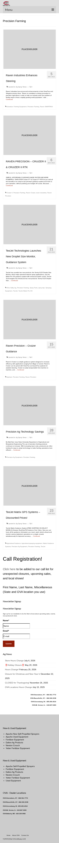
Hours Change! (12, 669)
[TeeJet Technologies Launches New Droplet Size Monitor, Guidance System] (29, 224)
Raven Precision (30, 377)
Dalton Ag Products (14, 742)
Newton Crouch (13, 745)
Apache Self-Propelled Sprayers (20, 766)
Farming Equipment (20, 106)
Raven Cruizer (30, 192)
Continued (9, 99)
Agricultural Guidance (14, 543)
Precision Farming (33, 106)
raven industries (41, 192)
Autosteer (10, 106)
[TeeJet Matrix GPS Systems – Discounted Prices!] (29, 486)
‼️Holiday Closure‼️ (14, 665)
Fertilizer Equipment (15, 739)
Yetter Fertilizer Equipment (18, 748)
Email (6, 631)
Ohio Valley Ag (11, 288)
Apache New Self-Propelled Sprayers (22, 734)
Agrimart (9, 377)
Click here (9, 569)
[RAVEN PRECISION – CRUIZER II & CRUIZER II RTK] (29, 135)
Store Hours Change (14, 660)
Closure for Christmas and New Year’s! (22, 674)
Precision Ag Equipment (14, 457)
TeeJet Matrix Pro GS (25, 291)
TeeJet (15, 291)
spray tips (41, 288)
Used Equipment (13, 780)
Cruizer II (10, 192)
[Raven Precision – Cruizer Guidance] (29, 319)
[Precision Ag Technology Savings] (29, 405)
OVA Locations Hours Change (18, 687)
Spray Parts (34, 288)
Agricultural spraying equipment (31, 543)
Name (6, 620)
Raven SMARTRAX (46, 106)
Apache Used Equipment (17, 737)
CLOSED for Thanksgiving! (17, 683)
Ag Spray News (21, 87)
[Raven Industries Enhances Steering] (29, 49)
